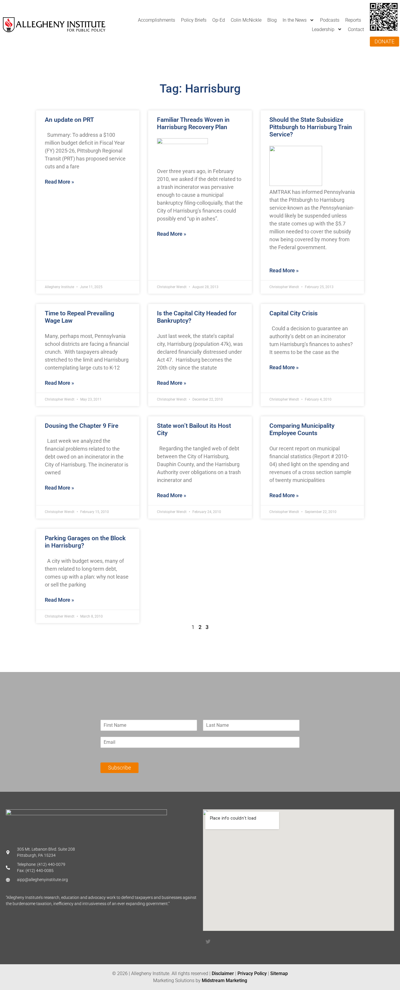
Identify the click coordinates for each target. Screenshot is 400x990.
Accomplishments (156, 20)
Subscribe (119, 768)
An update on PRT (69, 119)
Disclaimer (223, 973)
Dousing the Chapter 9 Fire (81, 425)
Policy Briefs (193, 20)
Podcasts (329, 20)
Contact (356, 29)
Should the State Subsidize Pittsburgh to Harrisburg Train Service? (310, 127)
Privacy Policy (252, 973)
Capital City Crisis (293, 313)
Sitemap (279, 973)
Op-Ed (218, 20)
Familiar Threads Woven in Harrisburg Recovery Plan (193, 123)
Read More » (59, 182)
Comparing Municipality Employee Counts (301, 429)
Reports (353, 20)
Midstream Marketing (224, 980)
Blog (272, 20)
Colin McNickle (246, 20)
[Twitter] (208, 942)
